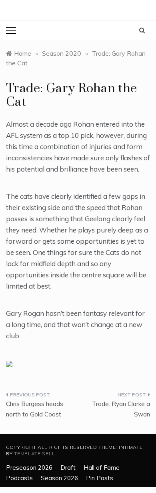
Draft (68, 467)
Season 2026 (59, 478)
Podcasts (19, 478)
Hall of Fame (102, 467)
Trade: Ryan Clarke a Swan (121, 409)
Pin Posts (99, 478)
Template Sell (34, 454)
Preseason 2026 (29, 467)
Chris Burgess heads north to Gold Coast (34, 409)
